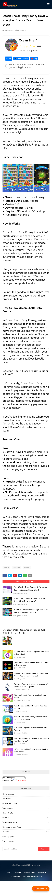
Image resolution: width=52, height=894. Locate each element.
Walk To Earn (26, 841)
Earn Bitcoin (26, 808)
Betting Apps (26, 794)
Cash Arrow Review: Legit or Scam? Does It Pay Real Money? (31, 739)
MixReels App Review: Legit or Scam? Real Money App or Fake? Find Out (31, 674)
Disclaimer (42, 873)
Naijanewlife (9, 30)
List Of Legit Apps (26, 822)
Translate (22, 780)
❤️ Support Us (40, 889)
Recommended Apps (26, 827)
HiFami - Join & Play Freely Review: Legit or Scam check (31, 750)
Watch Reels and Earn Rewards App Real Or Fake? (30, 707)
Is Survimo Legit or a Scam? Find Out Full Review (30, 728)
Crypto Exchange (26, 803)
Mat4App (16, 568)
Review (26, 568)
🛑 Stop (34, 59)
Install (8, 58)
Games (6, 568)
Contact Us (15, 876)
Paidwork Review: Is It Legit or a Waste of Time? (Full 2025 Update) (30, 685)
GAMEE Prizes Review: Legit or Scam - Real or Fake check (31, 652)
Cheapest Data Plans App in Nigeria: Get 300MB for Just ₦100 (24, 631)
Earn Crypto (26, 813)
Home (9, 873)
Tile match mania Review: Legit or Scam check (30, 696)
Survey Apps (26, 836)
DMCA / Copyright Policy (32, 876)
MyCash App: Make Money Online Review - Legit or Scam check (31, 718)
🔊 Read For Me (21, 59)
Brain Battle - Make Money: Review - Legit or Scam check (31, 663)
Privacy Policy (29, 873)
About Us (17, 873)
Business (26, 799)
